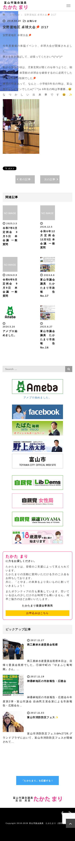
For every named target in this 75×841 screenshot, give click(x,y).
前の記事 (25, 179)
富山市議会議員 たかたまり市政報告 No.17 (49, 287)
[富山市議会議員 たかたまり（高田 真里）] (15, 5)
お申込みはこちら (37, 613)
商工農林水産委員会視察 (42, 644)
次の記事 (50, 179)
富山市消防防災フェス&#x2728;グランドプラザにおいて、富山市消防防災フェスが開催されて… (37, 737)
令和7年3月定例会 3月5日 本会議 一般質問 (10, 236)
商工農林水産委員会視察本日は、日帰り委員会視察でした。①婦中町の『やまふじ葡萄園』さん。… (37, 665)
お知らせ (15, 14)
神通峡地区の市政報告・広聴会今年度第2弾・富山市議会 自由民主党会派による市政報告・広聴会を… (37, 701)
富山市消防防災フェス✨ (42, 717)
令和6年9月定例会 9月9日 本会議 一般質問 (10, 287)
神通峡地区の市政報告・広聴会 (46, 681)
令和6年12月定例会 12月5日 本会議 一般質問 (47, 239)
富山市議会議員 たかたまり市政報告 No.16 (49, 339)
